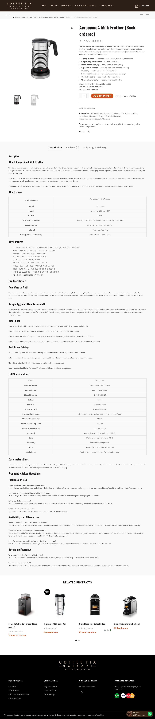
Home (17, 17)
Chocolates (14, 698)
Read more (52, 632)
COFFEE (53, 6)
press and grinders (87, 127)
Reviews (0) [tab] (72, 147)
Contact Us (50, 690)
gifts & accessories (125, 124)
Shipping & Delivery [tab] (94, 147)
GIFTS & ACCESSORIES (85, 6)
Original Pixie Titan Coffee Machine (92, 623)
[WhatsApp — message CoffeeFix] (150, 714)
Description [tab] (55, 147)
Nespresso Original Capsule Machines (105, 116)
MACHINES (66, 6)
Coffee (12, 686)
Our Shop (49, 694)
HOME (44, 6)
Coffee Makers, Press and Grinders (51, 17)
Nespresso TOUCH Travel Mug (55, 623)
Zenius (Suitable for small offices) (127, 623)
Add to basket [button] (18, 636)
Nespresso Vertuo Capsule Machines (95, 119)
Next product (147, 14)
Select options (88, 632)
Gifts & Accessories (29, 17)
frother (113, 124)
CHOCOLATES (106, 6)
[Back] (7, 15)
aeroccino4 (89, 124)
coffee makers (102, 124)
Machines (84, 116)
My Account (50, 686)
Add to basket (102, 96)
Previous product (141, 14)
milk (137, 124)
